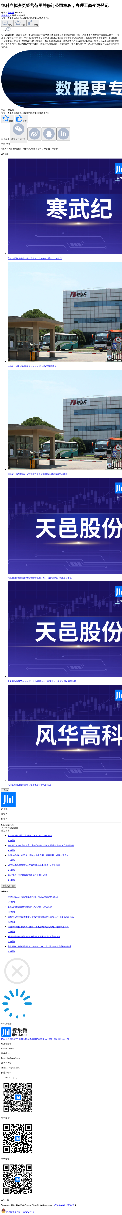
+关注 (5, 790)
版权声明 (14, 1039)
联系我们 (31, 1039)
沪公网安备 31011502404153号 (20, 1212)
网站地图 (40, 1039)
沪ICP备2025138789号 (64, 1205)
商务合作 (58, 1039)
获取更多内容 (9, 885)
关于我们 (49, 1039)
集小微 (11, 12)
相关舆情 (5, 15)
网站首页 (5, 1039)
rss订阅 (65, 1039)
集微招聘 (23, 1039)
